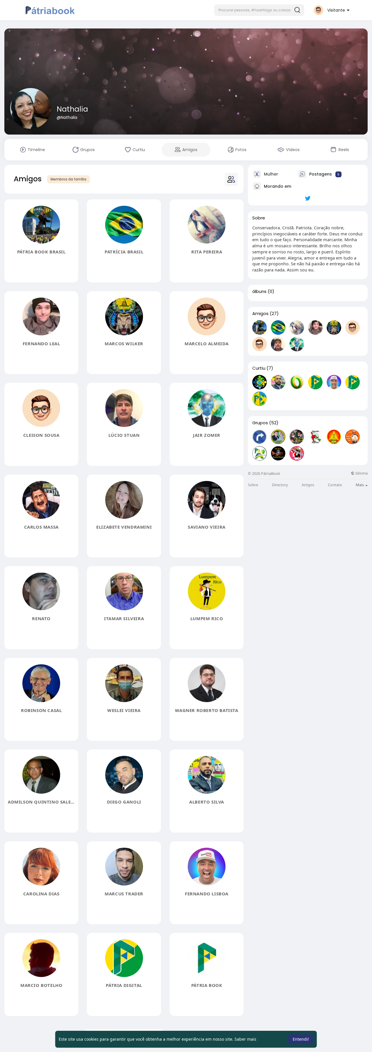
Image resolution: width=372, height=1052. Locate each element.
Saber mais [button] (245, 1039)
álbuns (259, 291)
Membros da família (68, 179)
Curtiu (258, 368)
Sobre (253, 485)
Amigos (260, 313)
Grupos (260, 423)
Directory (280, 485)
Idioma (361, 473)
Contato (335, 485)
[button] (259, 10)
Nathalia (72, 109)
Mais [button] (360, 484)
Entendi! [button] (301, 1039)
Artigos (308, 485)
